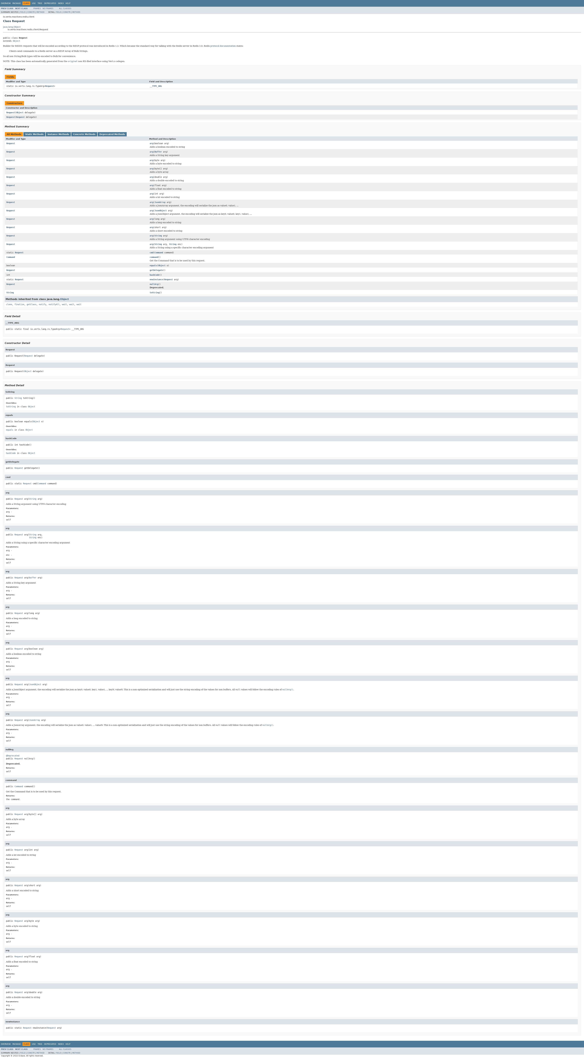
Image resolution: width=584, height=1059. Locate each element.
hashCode (154, 275)
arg (151, 143)
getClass (31, 304)
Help (68, 3)
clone (9, 304)
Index (61, 3)
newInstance (156, 279)
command (154, 257)
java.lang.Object (12, 27)
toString (154, 292)
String (158, 235)
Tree (40, 3)
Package (16, 3)
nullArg (154, 284)
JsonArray (160, 202)
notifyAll (54, 304)
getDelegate (156, 270)
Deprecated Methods (112, 134)
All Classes (65, 8)
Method (40, 12)
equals (153, 265)
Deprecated (50, 3)
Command (159, 252)
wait (64, 304)
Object (16, 41)
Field (22, 12)
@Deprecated (12, 755)
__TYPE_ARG (156, 86)
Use (34, 3)
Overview (6, 3)
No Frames (48, 8)
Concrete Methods (84, 134)
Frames (37, 8)
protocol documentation (223, 46)
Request (49, 86)
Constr (31, 12)
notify (42, 304)
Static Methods (34, 134)
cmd (151, 252)
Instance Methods (58, 134)
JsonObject (161, 210)
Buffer (158, 152)
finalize (19, 304)
